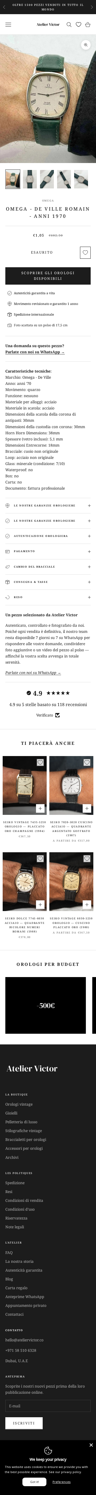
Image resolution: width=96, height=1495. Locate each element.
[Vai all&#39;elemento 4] (64, 179)
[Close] (91, 1445)
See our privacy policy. (65, 1472)
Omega (48, 200)
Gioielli (11, 1113)
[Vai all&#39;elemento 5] (81, 179)
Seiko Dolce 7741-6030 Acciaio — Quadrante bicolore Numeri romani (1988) (25, 925)
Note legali (14, 1226)
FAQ (9, 1252)
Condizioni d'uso (20, 1209)
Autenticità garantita (23, 1270)
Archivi (11, 1157)
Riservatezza (16, 1218)
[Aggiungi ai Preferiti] (85, 253)
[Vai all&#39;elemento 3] (46, 179)
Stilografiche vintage (23, 1130)
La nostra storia (19, 1261)
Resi (8, 1191)
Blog (9, 1278)
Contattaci (14, 1314)
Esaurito (42, 252)
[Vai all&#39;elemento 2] (29, 179)
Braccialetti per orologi (25, 1139)
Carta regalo (16, 1287)
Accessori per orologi (24, 1148)
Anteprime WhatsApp (24, 1296)
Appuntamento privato (25, 1305)
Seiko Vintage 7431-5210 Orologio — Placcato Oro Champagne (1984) (24, 826)
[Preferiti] (78, 24)
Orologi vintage (19, 1104)
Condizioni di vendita (24, 1200)
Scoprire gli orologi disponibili (48, 275)
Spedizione (15, 1182)
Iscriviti (24, 1423)
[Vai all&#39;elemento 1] (12, 179)
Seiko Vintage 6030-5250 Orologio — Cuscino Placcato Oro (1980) (71, 923)
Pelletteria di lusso (21, 1121)
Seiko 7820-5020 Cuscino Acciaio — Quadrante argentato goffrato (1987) (71, 828)
